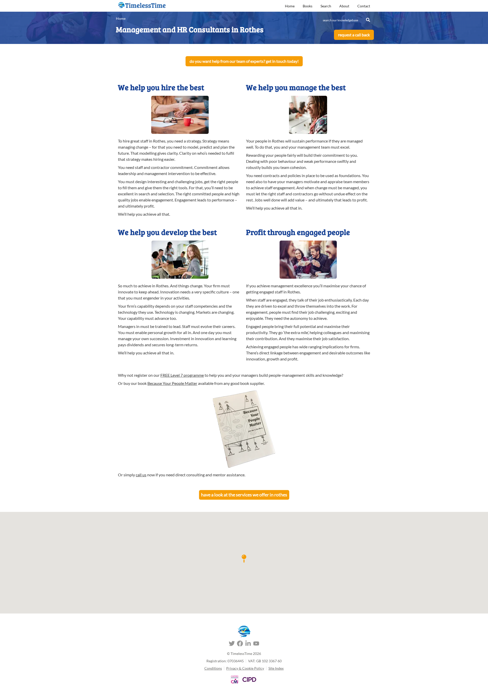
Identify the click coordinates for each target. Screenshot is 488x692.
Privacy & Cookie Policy (245, 668)
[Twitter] (232, 644)
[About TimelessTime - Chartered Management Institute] (235, 679)
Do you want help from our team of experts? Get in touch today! (244, 61)
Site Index (276, 668)
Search (326, 6)
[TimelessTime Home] (244, 632)
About (344, 6)
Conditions (213, 668)
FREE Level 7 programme (182, 375)
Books (307, 6)
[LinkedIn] (248, 644)
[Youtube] (256, 644)
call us (141, 474)
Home (290, 6)
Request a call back (354, 34)
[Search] (368, 20)
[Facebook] (240, 644)
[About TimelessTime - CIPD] (249, 679)
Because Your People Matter (172, 383)
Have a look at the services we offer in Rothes (244, 494)
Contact (363, 6)
